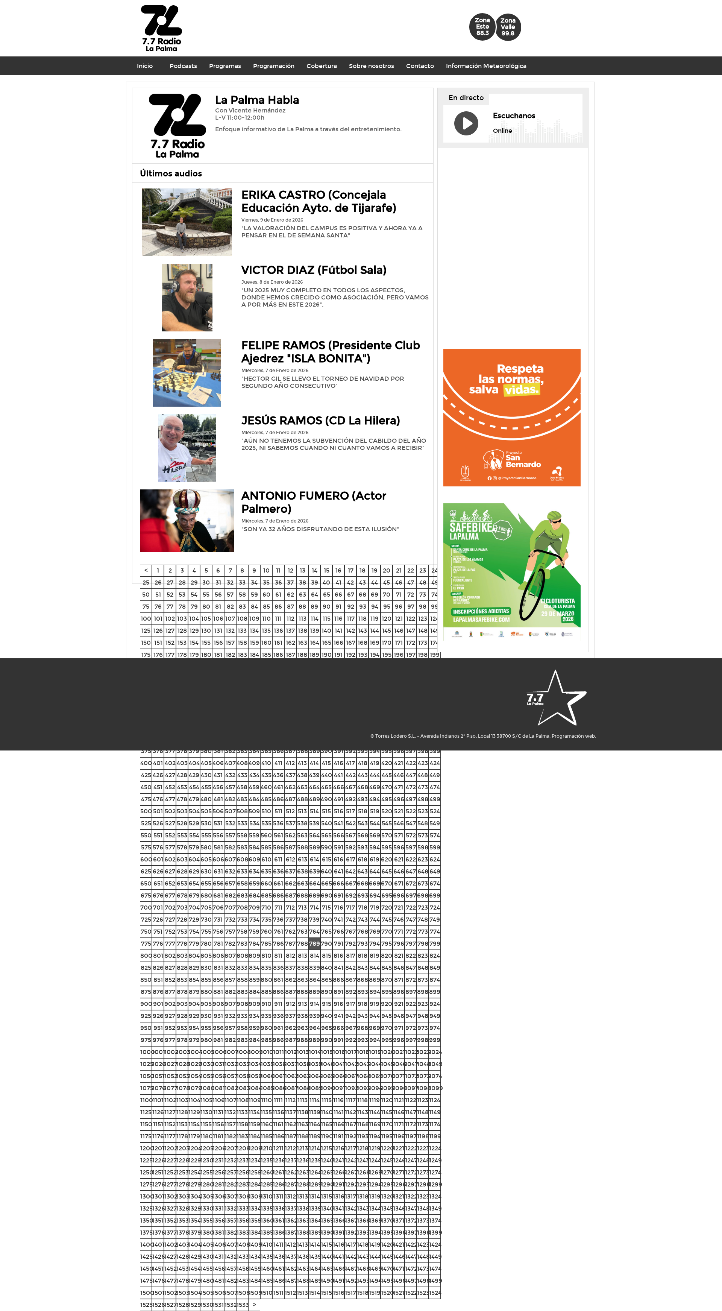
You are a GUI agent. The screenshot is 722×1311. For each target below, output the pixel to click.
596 (398, 847)
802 (170, 955)
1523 (423, 1292)
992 (350, 1040)
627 (170, 871)
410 (266, 763)
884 (254, 991)
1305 (207, 1196)
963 (302, 1027)
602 (170, 859)
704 (194, 907)
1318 (363, 1196)
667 (350, 883)
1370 (387, 1220)
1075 (146, 1088)
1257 (230, 1172)
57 (230, 594)
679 (194, 895)
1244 (375, 1160)
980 (206, 1040)
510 (266, 811)
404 (194, 763)
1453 (182, 1268)
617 (350, 859)
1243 (363, 1160)
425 (146, 775)
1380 (207, 1232)
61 (278, 594)
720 (386, 907)
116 (338, 618)
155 (206, 642)
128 (182, 630)
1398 (423, 1232)
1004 (195, 1052)
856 (218, 979)
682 (230, 895)
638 (302, 871)
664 (314, 883)
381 (218, 751)
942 (350, 1015)
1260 (267, 1172)
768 (362, 931)
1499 (435, 1280)
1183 (242, 1136)
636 (278, 871)
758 (242, 931)
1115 (327, 1100)
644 (374, 871)
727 (170, 919)
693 (362, 895)
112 (290, 618)
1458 (243, 1268)
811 (278, 955)
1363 (303, 1220)
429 (194, 775)
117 (351, 618)
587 (290, 847)
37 (290, 582)
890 (326, 991)
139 (314, 630)
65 (326, 594)
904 (194, 1003)
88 (302, 606)
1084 (255, 1088)
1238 (303, 1160)
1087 (291, 1088)
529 (194, 823)
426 (158, 775)
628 (182, 871)
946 (398, 1015)
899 (434, 991)
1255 (206, 1172)
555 (206, 835)
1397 (411, 1232)
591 (338, 847)
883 (242, 991)
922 (410, 1003)
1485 (267, 1280)
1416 (338, 1244)
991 (338, 1040)
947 (410, 1015)
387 (290, 751)
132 (230, 630)
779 (194, 943)
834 (254, 967)
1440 (327, 1256)
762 (290, 931)
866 (338, 979)
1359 (255, 1220)
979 (194, 1040)
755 (206, 931)
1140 (327, 1112)
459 (254, 787)
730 (206, 919)
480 (206, 799)
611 (278, 859)
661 (278, 883)
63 (302, 594)
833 (242, 967)
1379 (194, 1232)
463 (302, 787)
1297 (411, 1184)
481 (218, 799)
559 (254, 835)
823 (422, 955)
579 (194, 847)
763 (302, 931)
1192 (350, 1136)
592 (350, 847)
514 (314, 811)
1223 (423, 1148)
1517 (350, 1292)
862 (290, 979)
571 (398, 835)
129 (194, 630)
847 (410, 967)
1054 (195, 1076)
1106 (218, 1100)
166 (338, 642)
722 (411, 907)
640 (326, 871)
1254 (194, 1172)
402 (170, 763)
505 (206, 811)
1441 (338, 1256)
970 (386, 1027)
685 (266, 895)
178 (182, 654)
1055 (207, 1076)
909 (254, 1003)
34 (254, 582)
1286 (279, 1184)
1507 (231, 1292)
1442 (351, 1256)
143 (362, 630)
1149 (435, 1112)
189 (314, 654)
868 (362, 979)
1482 (230, 1280)
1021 (399, 1052)
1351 (158, 1220)
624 (434, 859)
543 (363, 823)
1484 (255, 1280)
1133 (242, 1112)
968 (362, 1027)
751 (157, 931)
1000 (147, 1052)
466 (338, 787)
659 (254, 883)
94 (374, 606)
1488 (303, 1280)
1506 (219, 1292)
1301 (158, 1196)
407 (230, 763)
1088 (304, 1088)
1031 (218, 1064)
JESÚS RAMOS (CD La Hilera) (320, 420)
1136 (278, 1112)
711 (278, 907)
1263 (303, 1172)
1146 (399, 1112)
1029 (195, 1064)
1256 (218, 1172)
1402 (170, 1244)
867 (350, 979)
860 (266, 979)
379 (194, 751)
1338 (303, 1208)
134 (254, 630)
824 (434, 955)
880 (206, 991)
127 (169, 630)
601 (158, 859)
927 (170, 1015)
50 (146, 594)
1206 (219, 1148)
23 (422, 570)
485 (266, 799)
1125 (146, 1112)
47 (410, 582)
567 (350, 835)
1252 (170, 1172)
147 (410, 630)
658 (242, 883)
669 (374, 883)
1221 (398, 1148)
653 (182, 883)
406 (218, 763)
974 (434, 1027)
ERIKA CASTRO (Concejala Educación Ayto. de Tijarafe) (318, 201)
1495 (387, 1280)
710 (266, 907)
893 (362, 991)
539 (314, 823)
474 (435, 787)
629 (194, 871)
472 (411, 787)
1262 (291, 1172)
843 (362, 967)
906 (218, 1003)
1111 (278, 1100)
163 (302, 642)
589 (314, 847)
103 (182, 618)
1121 (399, 1100)
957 (230, 1027)
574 (435, 835)
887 (290, 991)
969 (374, 1027)
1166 (339, 1124)
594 (374, 847)
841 (338, 967)
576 (158, 847)
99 (434, 606)
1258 (243, 1172)
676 (158, 895)
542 (351, 823)
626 (158, 871)
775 (146, 943)
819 (374, 955)
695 (386, 895)
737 (290, 919)
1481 (218, 1280)
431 (218, 775)
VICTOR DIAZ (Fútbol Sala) (314, 270)
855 (206, 979)
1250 (146, 1172)
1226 (158, 1160)
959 (254, 1027)
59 (254, 594)
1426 (158, 1256)
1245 (387, 1160)
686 (278, 895)
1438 (303, 1256)
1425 (146, 1256)
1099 (436, 1088)
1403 (183, 1244)
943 (362, 1015)
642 (350, 871)
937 (290, 1015)
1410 (267, 1244)
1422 (411, 1244)
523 (423, 811)
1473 (423, 1268)
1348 (423, 1208)
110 (266, 618)
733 (242, 919)
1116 (338, 1100)
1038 (303, 1064)
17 (350, 570)
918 (362, 1003)
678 (182, 895)
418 (362, 763)
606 (218, 859)
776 (158, 943)
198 (423, 654)
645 (386, 871)
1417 (350, 1244)
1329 (194, 1208)
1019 (375, 1052)
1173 (422, 1124)
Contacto (420, 66)
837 (290, 967)
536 (278, 823)
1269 (375, 1172)
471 (398, 787)
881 (218, 991)
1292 (351, 1184)
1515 (326, 1292)
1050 (147, 1076)
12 (290, 570)
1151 (158, 1124)
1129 (194, 1112)
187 (290, 654)
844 (374, 967)
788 (302, 943)
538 (302, 823)
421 (398, 763)
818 (362, 955)
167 (350, 642)
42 (350, 582)
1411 (278, 1244)
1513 (302, 1292)
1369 (375, 1220)
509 (254, 811)
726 (158, 919)
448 (422, 775)
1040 (328, 1064)
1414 (314, 1244)
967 (350, 1027)
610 (266, 859)
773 (423, 931)
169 (374, 642)
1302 (170, 1196)
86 (278, 606)
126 (158, 630)
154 (194, 642)
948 (422, 1015)
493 (362, 799)
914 (314, 1003)
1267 (351, 1172)
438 (302, 775)
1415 (326, 1244)
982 (230, 1040)
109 (254, 618)
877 (170, 991)
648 (422, 871)
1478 (182, 1280)
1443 (363, 1256)
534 (254, 823)
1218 (363, 1148)
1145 (386, 1112)
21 (399, 570)
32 (230, 582)
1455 (206, 1268)
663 (302, 883)
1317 (350, 1196)
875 (146, 991)
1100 (146, 1100)
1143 (362, 1112)
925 (146, 1015)
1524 (435, 1292)
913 (302, 1003)
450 (146, 787)
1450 (146, 1268)
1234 (255, 1160)
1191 (338, 1136)
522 (411, 811)
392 (350, 751)
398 (422, 751)
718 (362, 907)
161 (278, 642)
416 (338, 763)
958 (242, 1027)
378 (182, 751)
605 (206, 859)
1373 (423, 1220)
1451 (158, 1268)
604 (194, 859)
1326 (158, 1208)
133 (242, 630)
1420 (387, 1244)
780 (206, 943)
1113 (302, 1100)
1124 (434, 1100)
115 (327, 618)
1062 (291, 1076)
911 (278, 1003)
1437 (291, 1256)
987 (290, 1040)
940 (326, 1015)
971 (398, 1027)
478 (182, 799)
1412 (290, 1244)
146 (398, 630)
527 (170, 823)
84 (254, 606)
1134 (254, 1112)
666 (338, 883)
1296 (399, 1184)
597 (410, 847)
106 (218, 618)
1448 (423, 1256)
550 (146, 835)
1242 (351, 1160)
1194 (375, 1136)
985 (266, 1040)
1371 (398, 1220)
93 (362, 606)
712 (290, 907)
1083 (243, 1088)
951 (158, 1027)
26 (158, 582)
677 (170, 895)
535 (266, 823)
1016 (339, 1052)
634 (254, 871)
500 (146, 811)
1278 (182, 1184)
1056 (219, 1076)
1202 (170, 1148)
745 (387, 919)
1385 (267, 1232)
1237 (291, 1160)
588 (302, 847)
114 (315, 618)
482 (230, 799)
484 (254, 799)
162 (290, 642)
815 (326, 955)
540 (326, 823)
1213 (302, 1148)
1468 (363, 1268)
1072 (411, 1076)
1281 (218, 1184)
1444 (375, 1256)
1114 (314, 1100)
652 (170, 883)
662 (290, 883)
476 (158, 799)
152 (169, 642)
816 (338, 955)
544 (375, 823)
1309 (255, 1196)
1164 (314, 1124)
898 (422, 991)
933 (242, 1015)
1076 (159, 1088)
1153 (182, 1124)
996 (398, 1040)
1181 (218, 1136)
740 (326, 919)
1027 (170, 1064)
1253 (182, 1172)
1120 (387, 1100)
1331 (218, 1208)
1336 (279, 1208)
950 (146, 1027)
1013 (303, 1052)
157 (230, 642)
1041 (339, 1064)
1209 (255, 1148)
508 (242, 811)
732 (230, 919)
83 (242, 606)
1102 (170, 1100)
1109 (255, 1100)
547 (411, 823)
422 (411, 763)
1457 (230, 1268)
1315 (326, 1196)
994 (374, 1040)
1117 (351, 1100)
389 (314, 751)
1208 (243, 1148)
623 (422, 859)
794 (374, 943)
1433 (243, 1256)
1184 (254, 1136)
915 (326, 1003)
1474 (435, 1268)
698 (422, 895)
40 (326, 582)
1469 (375, 1268)
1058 (243, 1076)
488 (302, 799)
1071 (399, 1076)
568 (362, 835)
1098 (424, 1088)
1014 (315, 1052)
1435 (267, 1256)
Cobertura (321, 66)
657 (230, 883)
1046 (400, 1064)
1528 (182, 1304)
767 (350, 931)
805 (206, 955)
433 (242, 775)
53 (182, 594)
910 (266, 1003)
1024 (435, 1052)
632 (230, 871)
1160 (267, 1124)
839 (314, 967)
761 (278, 931)
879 (194, 991)
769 (374, 931)
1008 (244, 1052)
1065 (327, 1076)
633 (242, 871)
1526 (158, 1304)
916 (338, 1003)
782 (230, 943)
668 (362, 883)
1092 (351, 1088)
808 (242, 955)
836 (278, 967)
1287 (291, 1184)
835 (266, 967)
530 (206, 823)
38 (302, 582)
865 (326, 979)
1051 (158, 1076)
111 (278, 618)
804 (194, 955)
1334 (255, 1208)
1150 (146, 1124)
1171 (399, 1124)
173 (422, 642)
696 (398, 895)
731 (218, 919)
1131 (218, 1112)
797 (410, 943)
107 (230, 618)
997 (410, 1040)
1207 (231, 1148)
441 (338, 775)
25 (146, 582)
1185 (266, 1136)
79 (194, 606)
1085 (267, 1088)
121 (399, 618)
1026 (159, 1064)
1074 (435, 1076)
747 (411, 919)
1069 (376, 1076)
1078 (183, 1088)
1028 (183, 1064)
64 (314, 594)
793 (362, 943)
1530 (207, 1304)
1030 (207, 1064)
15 (326, 570)
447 (411, 775)
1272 (411, 1172)
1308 (243, 1196)
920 (386, 1003)
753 (182, 931)
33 (242, 582)
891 (338, 991)
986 (278, 1040)
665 (326, 883)
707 (230, 907)
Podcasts (183, 66)
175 (145, 654)
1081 (218, 1088)
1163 (302, 1124)
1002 (171, 1052)
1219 (375, 1148)
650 (146, 883)
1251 (158, 1172)
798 (422, 943)
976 (158, 1040)
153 (182, 642)
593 (362, 847)
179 (194, 654)
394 (374, 751)
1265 (327, 1172)
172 (410, 642)
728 (182, 919)
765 (326, 931)
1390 (327, 1232)
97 (410, 606)
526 (158, 823)
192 (350, 654)
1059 (255, 1076)
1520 (387, 1292)
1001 (158, 1052)
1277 (170, 1184)
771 (398, 931)
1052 (170, 1076)
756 (218, 931)
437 (290, 775)
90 (327, 606)
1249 (435, 1160)
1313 (302, 1196)
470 (386, 787)
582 (230, 847)
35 (266, 582)
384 (254, 751)
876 (158, 991)
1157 (230, 1124)
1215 (326, 1148)
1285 (267, 1184)
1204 (195, 1148)
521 (398, 811)
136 (278, 630)
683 (242, 895)
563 (302, 835)
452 (170, 787)
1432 (230, 1256)
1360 (267, 1220)
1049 (436, 1064)
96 (398, 606)
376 (158, 751)
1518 (363, 1292)
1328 (182, 1208)
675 (146, 895)
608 (242, 859)
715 (326, 907)
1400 (147, 1244)
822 (410, 955)
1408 (243, 1244)
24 (434, 570)
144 (374, 630)
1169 (375, 1124)
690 (326, 895)
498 (422, 799)
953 (182, 1027)
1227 (170, 1160)
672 (410, 883)
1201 (158, 1148)
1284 (255, 1184)
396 (398, 751)
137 (290, 630)
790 (326, 943)
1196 (399, 1136)
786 (278, 943)
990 (326, 1040)
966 (338, 1027)
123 (422, 618)
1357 (230, 1220)
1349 (435, 1208)
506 (218, 811)
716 (338, 907)
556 (218, 835)
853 (182, 979)
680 (206, 895)
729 (194, 919)
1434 (255, 1256)
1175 (146, 1136)
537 (290, 823)
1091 (339, 1088)
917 (350, 1003)
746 (398, 919)
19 (375, 570)
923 (422, 1003)
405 (206, 763)
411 (278, 763)
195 (386, 654)
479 (194, 799)
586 (278, 847)
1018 (363, 1052)
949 (434, 1015)
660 (266, 883)
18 (362, 570)
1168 (363, 1124)
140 (326, 630)
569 (374, 835)
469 (374, 787)
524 (435, 811)
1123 (422, 1100)
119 (374, 618)
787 (290, 943)
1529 (194, 1304)
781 (218, 943)
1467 (351, 1268)
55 (206, 594)
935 (266, 1015)
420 (386, 763)
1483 (243, 1280)
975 (146, 1040)
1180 (206, 1136)
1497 (411, 1280)
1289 (315, 1184)
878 (182, 991)
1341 (338, 1208)
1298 (423, 1184)
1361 (278, 1220)
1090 (328, 1088)
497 (410, 799)
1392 (351, 1232)
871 (398, 979)
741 (338, 919)
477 (170, 799)
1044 (375, 1064)
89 (314, 606)
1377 (170, 1232)
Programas (225, 66)
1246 (399, 1160)
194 (374, 654)
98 (422, 606)
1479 (194, 1280)
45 (386, 582)
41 (338, 582)
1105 (206, 1100)
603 (182, 859)
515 (326, 811)
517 (350, 811)
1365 (327, 1220)
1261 (278, 1172)
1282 (230, 1184)
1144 (374, 1112)
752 (170, 931)
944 (374, 1015)
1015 (327, 1052)
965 (326, 1027)
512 (290, 811)
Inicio (145, 66)
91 (338, 606)
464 (314, 787)
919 (374, 1003)
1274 (435, 1172)
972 (410, 1027)
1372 (411, 1220)
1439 (315, 1256)
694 (374, 895)
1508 (243, 1292)
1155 (206, 1124)
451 (157, 787)
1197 (411, 1136)
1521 (398, 1292)
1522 (411, 1292)
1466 (339, 1268)
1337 (291, 1208)
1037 (291, 1064)
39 (314, 582)
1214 (314, 1148)
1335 (267, 1208)
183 (242, 654)
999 (434, 1040)
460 (266, 787)
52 (170, 594)
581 (218, 847)
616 (338, 859)
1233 (243, 1160)
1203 (183, 1148)
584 (254, 847)
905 (206, 1003)
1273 (423, 1172)
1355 (206, 1220)
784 (254, 943)
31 (218, 582)
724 (435, 907)
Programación (273, 66)
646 (398, 871)
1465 (327, 1268)
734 (254, 919)
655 (206, 883)
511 (278, 811)
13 (302, 570)
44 (374, 582)
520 (386, 811)
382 (230, 751)
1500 (147, 1292)
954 (194, 1027)
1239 (315, 1160)
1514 (314, 1292)
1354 (194, 1220)
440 (326, 775)
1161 (278, 1124)
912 (290, 1003)
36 (278, 582)
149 (435, 630)
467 (350, 787)
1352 (170, 1220)
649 (434, 871)
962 (290, 1027)
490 (326, 799)
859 (254, 979)
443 (363, 775)
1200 (147, 1148)
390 (326, 751)
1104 (194, 1100)
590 (326, 847)
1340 (327, 1208)
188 (302, 654)
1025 (146, 1064)
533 (242, 823)
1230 (207, 1160)
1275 (146, 1184)
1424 (435, 1244)
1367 (351, 1220)
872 (410, 979)
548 (422, 823)
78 (182, 606)
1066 (340, 1076)
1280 (207, 1184)
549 (434, 823)
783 (242, 943)
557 (230, 835)
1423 (423, 1244)
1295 (387, 1184)
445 (387, 775)
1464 (315, 1268)
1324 (435, 1196)
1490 (327, 1280)
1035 (267, 1064)
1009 (256, 1052)
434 (254, 775)
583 (242, 847)
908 (242, 1003)
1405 (207, 1244)
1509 (255, 1292)
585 (266, 847)
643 (362, 871)
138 (302, 630)
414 (314, 763)
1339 (315, 1208)
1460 (267, 1268)
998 (422, 1040)
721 (398, 907)
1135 (266, 1112)
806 (218, 955)
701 (158, 907)
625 (146, 871)
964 (314, 1027)
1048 (424, 1064)
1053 (183, 1076)
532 (230, 823)
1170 (387, 1124)
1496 (399, 1280)
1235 (267, 1160)
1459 (255, 1268)
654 (194, 883)
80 (206, 606)
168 (362, 642)
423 (423, 763)
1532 (230, 1304)
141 (339, 630)
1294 (375, 1184)
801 (158, 955)
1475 (146, 1280)
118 (362, 618)
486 (278, 799)
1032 (231, 1064)
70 (386, 594)
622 (410, 859)
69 (374, 594)
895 (386, 991)
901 (158, 1003)
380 (206, 751)
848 (422, 967)
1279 (194, 1184)
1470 (387, 1268)
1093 (363, 1088)
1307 (231, 1196)
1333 (243, 1208)
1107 (230, 1100)
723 (423, 907)
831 (218, 967)
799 (434, 943)
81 (218, 606)
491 (338, 799)
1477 (170, 1280)
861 (278, 979)
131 (218, 630)
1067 (351, 1076)
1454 (194, 1268)
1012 (291, 1052)
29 (194, 582)
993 (362, 1040)
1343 (363, 1208)
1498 (423, 1280)
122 (410, 618)
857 (230, 979)
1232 (230, 1160)
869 (374, 979)
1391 (338, 1232)
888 (302, 991)
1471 (398, 1268)
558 (242, 835)
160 (266, 642)
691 (338, 895)
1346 (399, 1208)
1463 (303, 1268)
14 (314, 570)
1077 (170, 1088)
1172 (410, 1124)
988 (302, 1040)
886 (278, 991)
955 (206, 1027)
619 (374, 859)
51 (158, 594)
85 (266, 606)
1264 (315, 1172)
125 (145, 630)
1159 (254, 1124)
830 (206, 967)
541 (338, 823)
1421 (398, 1244)
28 (182, 582)
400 (146, 763)
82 (230, 606)
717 (350, 907)
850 (146, 979)
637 (290, 871)
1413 (302, 1244)
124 (434, 618)
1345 (387, 1208)
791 (338, 943)
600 (146, 859)
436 (278, 775)
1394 (375, 1232)
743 (363, 919)
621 (398, 859)
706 (218, 907)
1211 (278, 1148)
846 (398, 967)
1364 (315, 1220)
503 (182, 811)
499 (434, 799)
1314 (314, 1196)
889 (314, 991)
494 (374, 799)
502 (170, 811)
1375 (146, 1232)
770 (386, 931)
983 (242, 1040)
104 (194, 618)
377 (170, 751)
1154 (194, 1124)
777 (170, 943)
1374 (435, 1220)
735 (266, 919)
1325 (146, 1208)
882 (230, 991)
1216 (338, 1148)
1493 (363, 1280)
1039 (315, 1064)
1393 (363, 1232)
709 (254, 907)
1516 (338, 1292)
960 (266, 1027)
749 (434, 919)
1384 (255, 1232)
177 (169, 654)
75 (146, 606)
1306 (219, 1196)
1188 (303, 1136)
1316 (338, 1196)
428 (182, 775)
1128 (182, 1112)
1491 (338, 1280)
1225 (146, 1160)
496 (398, 799)
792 (350, 943)
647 (410, 871)
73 (422, 594)
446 (398, 775)
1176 (158, 1136)
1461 (278, 1268)
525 (146, 823)
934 (254, 1015)
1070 (388, 1076)
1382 (230, 1232)
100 (146, 618)
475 (146, 799)
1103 (182, 1100)
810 (266, 955)
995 (386, 1040)
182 (230, 654)
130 (206, 630)
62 (290, 594)
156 (218, 642)
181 (218, 654)
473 (423, 787)
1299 (435, 1184)
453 (182, 787)
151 (158, 642)
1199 (435, 1136)
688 (302, 895)
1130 (206, 1112)
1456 (218, 1268)
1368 (363, 1220)
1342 (351, 1208)
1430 (207, 1256)
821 (398, 955)
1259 (255, 1172)
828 (182, 967)
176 (158, 654)
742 (351, 919)
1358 (243, 1220)
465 (326, 787)
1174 (434, 1124)
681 (218, 895)
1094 (375, 1088)
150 (146, 642)
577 (170, 847)
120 (386, 618)
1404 (195, 1244)
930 (206, 1015)
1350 (146, 1220)
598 (422, 847)
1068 (364, 1076)
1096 (400, 1088)
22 (410, 570)
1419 (375, 1244)
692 (350, 895)
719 (374, 907)
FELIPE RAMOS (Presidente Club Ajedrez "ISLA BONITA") (330, 352)
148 (423, 630)
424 (435, 763)
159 (254, 642)
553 (182, 835)
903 (182, 1003)
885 (266, 991)
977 (170, 1040)
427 (170, 775)
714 (314, 907)
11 (278, 570)
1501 (158, 1292)
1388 (303, 1232)
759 (254, 931)
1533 (243, 1304)
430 (206, 775)
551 (157, 835)
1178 (182, 1136)
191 (338, 654)
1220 (387, 1148)
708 (242, 907)
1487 (291, 1280)
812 (290, 955)
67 (350, 594)
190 (327, 654)
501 (158, 811)
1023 (423, 1052)
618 (362, 859)
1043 (363, 1064)
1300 (147, 1196)
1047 (411, 1064)
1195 (387, 1136)
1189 (315, 1136)
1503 (183, 1292)
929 (194, 1015)
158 (242, 642)
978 (182, 1040)
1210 (267, 1148)
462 (290, 787)
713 (302, 907)
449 (434, 775)
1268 (363, 1172)
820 (386, 955)
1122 (410, 1100)
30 (206, 582)
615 (326, 859)
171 (399, 642)
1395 (387, 1232)
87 (290, 606)
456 (218, 787)
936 (278, 1015)
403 (182, 763)
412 (290, 763)
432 (230, 775)
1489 (315, 1280)
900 (146, 1003)
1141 (339, 1112)
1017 (351, 1052)
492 (350, 799)
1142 (350, 1112)
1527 (170, 1304)
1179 (194, 1136)
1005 (207, 1052)
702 (170, 907)
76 (158, 606)
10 (266, 570)
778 (182, 943)
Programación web (573, 736)
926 (158, 1015)
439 (314, 775)
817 (350, 955)
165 (326, 642)
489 (314, 799)
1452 (170, 1268)
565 (326, 835)
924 (434, 1003)
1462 (291, 1268)
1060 (268, 1076)
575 (146, 847)
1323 (423, 1196)
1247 (411, 1160)
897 (410, 991)
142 (350, 630)
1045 (387, 1064)
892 (350, 991)
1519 (375, 1292)
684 (254, 895)
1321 (398, 1196)
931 (218, 1015)
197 (411, 654)
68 (362, 594)
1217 (350, 1148)
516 (338, 811)
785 (266, 943)
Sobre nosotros (371, 66)
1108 (243, 1100)
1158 (242, 1124)
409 (254, 763)
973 (422, 1027)
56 (218, 594)
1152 (170, 1124)
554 (194, 835)
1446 (399, 1256)
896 (398, 991)
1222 (411, 1148)
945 (386, 1015)
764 (314, 931)
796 (398, 943)
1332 (230, 1208)
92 (350, 606)
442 (351, 775)
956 (218, 1027)
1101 (158, 1100)
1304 (195, 1196)
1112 (290, 1100)
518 (362, 811)
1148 (423, 1112)
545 (387, 823)
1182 (230, 1136)
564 (314, 835)
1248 (423, 1160)
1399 (435, 1232)
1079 (195, 1088)
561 (278, 835)
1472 (411, 1268)
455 (206, 787)
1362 (291, 1220)
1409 (255, 1244)
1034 (255, 1064)
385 (266, 751)
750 (146, 931)
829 (194, 967)
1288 (303, 1184)
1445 (387, 1256)
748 (422, 919)
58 (242, 594)
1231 (218, 1160)
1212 (290, 1148)
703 (182, 907)
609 (254, 859)
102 (170, 618)
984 (254, 1040)
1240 (327, 1160)
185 (266, 654)
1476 (158, 1280)
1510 (267, 1292)
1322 (411, 1196)
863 (302, 979)
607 (230, 859)
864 (314, 979)
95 (386, 606)
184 (254, 654)
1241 (338, 1160)
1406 (219, 1244)
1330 (207, 1208)
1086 (280, 1088)
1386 (279, 1232)
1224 (435, 1148)
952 (170, 1027)
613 (302, 859)
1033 (243, 1064)
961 (278, 1027)
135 (266, 630)
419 (374, 763)
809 (254, 955)
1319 (375, 1196)
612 (290, 859)
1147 (410, 1112)
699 (434, 895)
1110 (266, 1100)
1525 (146, 1304)
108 (242, 618)
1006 (219, 1052)
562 (290, 835)
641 (338, 871)
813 (302, 955)
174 (434, 642)
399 (434, 751)
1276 (158, 1184)
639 (314, 871)
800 (146, 955)
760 (266, 931)
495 (386, 799)
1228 (182, 1160)
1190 (327, 1136)
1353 (182, 1220)
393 (362, 751)
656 (218, 883)
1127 (170, 1112)
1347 (411, 1208)
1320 (387, 1196)
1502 (170, 1292)
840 (326, 967)
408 (242, 763)
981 (218, 1040)
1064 (315, 1076)
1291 (338, 1184)
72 (410, 594)
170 (386, 642)
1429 (194, 1256)
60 (266, 594)
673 (422, 883)
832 (230, 967)
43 (362, 582)
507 (230, 811)
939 (314, 1015)
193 (362, 654)
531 (218, 823)
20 (386, 570)
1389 (315, 1232)
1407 (231, 1244)
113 (302, 618)
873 (422, 979)
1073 (423, 1076)
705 (206, 907)
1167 (350, 1124)
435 (266, 775)
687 (290, 895)
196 (398, 654)
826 (158, 967)
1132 (230, 1112)
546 (398, 823)
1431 (218, 1256)
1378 (182, 1232)
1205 (207, 1148)
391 (338, 751)
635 (266, 871)
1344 (375, 1208)
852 (170, 979)
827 (170, 967)
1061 (279, 1076)
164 (314, 642)
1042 (351, 1064)
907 (230, 1003)
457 (230, 787)
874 (434, 979)
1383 (243, 1232)
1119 (374, 1100)
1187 (290, 1136)
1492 (351, 1280)
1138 (302, 1112)
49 (434, 582)
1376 (158, 1232)
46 (398, 582)
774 (435, 931)
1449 (435, 1256)
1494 (375, 1280)
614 (314, 859)
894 (374, 991)
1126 (158, 1112)
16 (338, 570)
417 (350, 763)
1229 (194, 1160)
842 (350, 967)
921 (398, 1003)
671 (398, 883)
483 (242, 799)
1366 (339, 1220)
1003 (183, 1052)
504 (194, 811)
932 (230, 1015)
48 (422, 582)
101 (158, 618)
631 (218, 871)
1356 (218, 1220)
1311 (278, 1196)
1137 (290, 1112)
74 (434, 594)
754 (194, 931)
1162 (290, 1124)
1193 (363, 1136)
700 (146, 907)
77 (170, 606)
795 (386, 943)
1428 (182, 1256)
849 (434, 967)
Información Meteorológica (486, 66)
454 (194, 787)
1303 (183, 1196)
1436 (279, 1256)
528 (182, 823)
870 (386, 979)
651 (158, 883)
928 (182, 1015)
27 (170, 582)
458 (242, 787)
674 (434, 883)
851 (158, 979)
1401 (158, 1244)
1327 (170, 1208)
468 (362, 787)
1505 (207, 1292)
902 (170, 1003)
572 (411, 835)
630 (206, 871)
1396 (399, 1232)
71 (399, 594)
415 (326, 763)
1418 (363, 1244)
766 (338, 931)
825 (146, 967)
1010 (267, 1052)
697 (410, 895)
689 (314, 895)
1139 (314, 1112)
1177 (170, 1136)
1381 (218, 1232)
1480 (207, 1280)
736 (278, 919)
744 (375, 919)
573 (423, 835)
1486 (279, 1280)
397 (410, 751)
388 (302, 751)
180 (206, 654)
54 (194, 594)
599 (434, 847)
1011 (278, 1052)
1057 (231, 1076)
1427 (170, 1256)
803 (182, 955)
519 (374, 811)
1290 (327, 1184)
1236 (279, 1160)
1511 (278, 1292)
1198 (423, 1136)
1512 (290, 1292)
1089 (316, 1088)
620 (386, 859)
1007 (231, 1052)
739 (314, 919)
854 (194, 979)
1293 (363, 1184)
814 (314, 955)
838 (302, 967)
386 (278, 751)
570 (386, 835)
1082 (231, 1088)
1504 (195, 1292)
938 (302, 1015)
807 (230, 955)
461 (278, 787)
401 (158, 763)
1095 (387, 1088)
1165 (326, 1124)
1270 (387, 1172)
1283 (243, 1184)
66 (338, 594)
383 (242, 751)
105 (206, 618)
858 (242, 979)
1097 (412, 1088)
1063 (303, 1076)
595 (386, 847)
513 (302, 811)
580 (206, 847)
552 (170, 835)
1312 (290, 1196)
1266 (339, 1172)
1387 (291, 1232)
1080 (207, 1088)
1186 (279, 1136)
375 (146, 751)
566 (338, 835)
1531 (218, 1304)
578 (182, 847)
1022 (411, 1052)
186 (278, 654)
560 (266, 835)
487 (290, 799)
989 (314, 1040)
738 (302, 919)
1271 (398, 1172)
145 (386, 630)
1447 (411, 1256)
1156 (218, 1124)
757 (230, 931)
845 (386, 967)
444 (375, 775)
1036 (279, 1064)
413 (302, 763)
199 (435, 654)
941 (338, 1015)
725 (146, 919)
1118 (362, 1100)
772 (411, 931)
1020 (388, 1052)
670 (386, 883)
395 (386, 751)
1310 (267, 1196)
